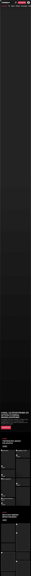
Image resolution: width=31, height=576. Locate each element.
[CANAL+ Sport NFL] (23, 556)
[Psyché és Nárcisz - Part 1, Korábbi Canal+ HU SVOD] (8, 502)
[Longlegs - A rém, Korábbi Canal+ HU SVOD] (23, 454)
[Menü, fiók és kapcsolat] (28, 2)
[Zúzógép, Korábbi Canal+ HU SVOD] (8, 473)
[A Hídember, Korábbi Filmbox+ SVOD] (23, 468)
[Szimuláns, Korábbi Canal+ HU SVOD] (8, 459)
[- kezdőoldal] (5, 2)
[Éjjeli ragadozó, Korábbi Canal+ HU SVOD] (8, 487)
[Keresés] (16, 3)
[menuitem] (4, 5)
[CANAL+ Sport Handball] (23, 541)
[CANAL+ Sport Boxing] (23, 528)
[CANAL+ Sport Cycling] (8, 561)
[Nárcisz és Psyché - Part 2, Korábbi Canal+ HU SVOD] (23, 482)
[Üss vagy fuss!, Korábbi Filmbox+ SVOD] (23, 496)
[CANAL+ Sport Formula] (8, 547)
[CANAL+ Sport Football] (8, 533)
